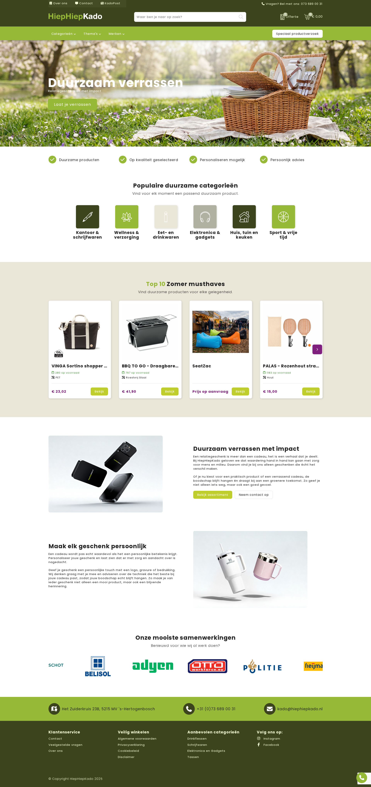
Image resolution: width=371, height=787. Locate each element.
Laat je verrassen (72, 104)
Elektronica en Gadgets (206, 751)
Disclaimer (126, 757)
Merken (115, 34)
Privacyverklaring (131, 745)
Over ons (59, 3)
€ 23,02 (59, 391)
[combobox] (186, 17)
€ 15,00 (270, 391)
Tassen (193, 757)
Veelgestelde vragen (66, 745)
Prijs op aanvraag (210, 391)
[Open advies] (361, 777)
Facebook (271, 745)
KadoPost (112, 3)
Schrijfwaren (197, 745)
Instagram (271, 739)
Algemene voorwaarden (137, 739)
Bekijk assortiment (212, 495)
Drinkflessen (197, 739)
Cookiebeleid (128, 751)
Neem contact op (254, 495)
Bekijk (99, 391)
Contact (85, 3)
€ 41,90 (129, 391)
